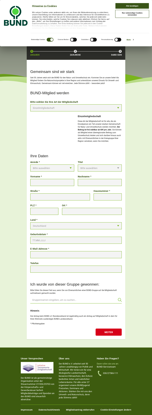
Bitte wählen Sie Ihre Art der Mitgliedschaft (54, 101)
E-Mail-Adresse (39, 248)
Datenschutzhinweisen (59, 28)
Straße (35, 190)
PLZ (33, 205)
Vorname (36, 176)
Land (33, 219)
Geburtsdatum (39, 234)
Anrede (35, 162)
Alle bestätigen (132, 6)
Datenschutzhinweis (49, 410)
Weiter (108, 332)
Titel (80, 162)
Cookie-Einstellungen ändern (115, 410)
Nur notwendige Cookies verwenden (132, 14)
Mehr (129, 40)
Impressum (82, 28)
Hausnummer (102, 190)
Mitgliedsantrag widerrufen (80, 410)
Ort (64, 205)
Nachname (84, 176)
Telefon (34, 263)
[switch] (73, 40)
